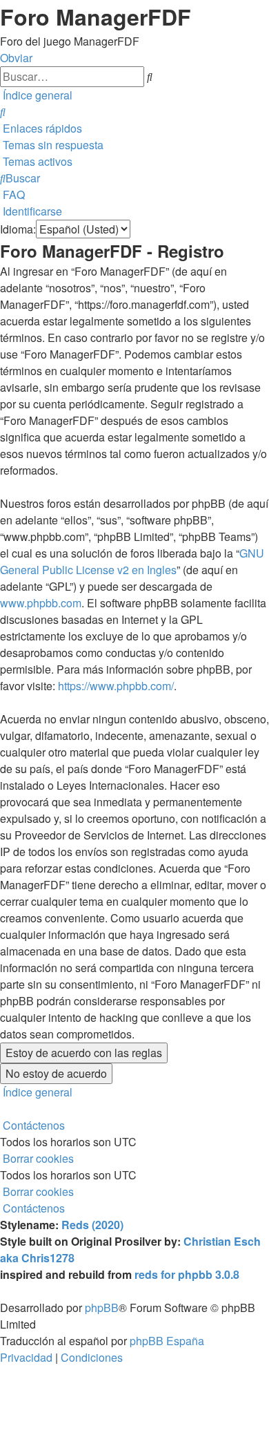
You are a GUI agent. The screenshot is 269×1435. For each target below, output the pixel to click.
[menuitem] (3, 112)
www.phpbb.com (40, 603)
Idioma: (18, 229)
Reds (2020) (92, 1225)
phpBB (102, 1307)
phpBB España (167, 1341)
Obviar (16, 58)
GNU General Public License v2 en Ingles (132, 561)
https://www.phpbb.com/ (116, 686)
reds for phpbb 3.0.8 (186, 1274)
